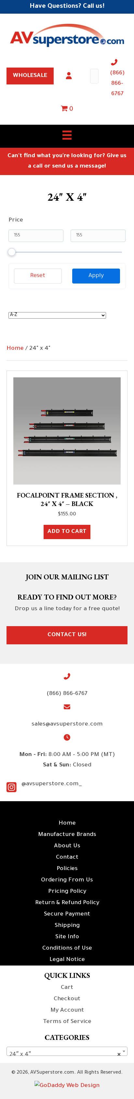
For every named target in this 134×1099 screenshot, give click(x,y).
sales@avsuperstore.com (67, 724)
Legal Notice (67, 960)
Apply (96, 276)
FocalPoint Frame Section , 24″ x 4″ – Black (67, 499)
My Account (67, 1010)
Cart (67, 988)
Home (15, 349)
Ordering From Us (67, 880)
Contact (67, 857)
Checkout (67, 999)
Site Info (67, 937)
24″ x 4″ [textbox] (65, 1055)
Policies (67, 869)
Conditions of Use (67, 948)
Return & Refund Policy (67, 903)
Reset (37, 276)
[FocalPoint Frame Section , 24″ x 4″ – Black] (67, 431)
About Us (67, 846)
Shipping (67, 926)
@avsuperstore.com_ (51, 784)
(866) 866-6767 (117, 83)
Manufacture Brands (67, 835)
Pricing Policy (67, 892)
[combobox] (67, 1051)
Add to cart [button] (67, 532)
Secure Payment (67, 914)
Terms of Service (67, 1022)
